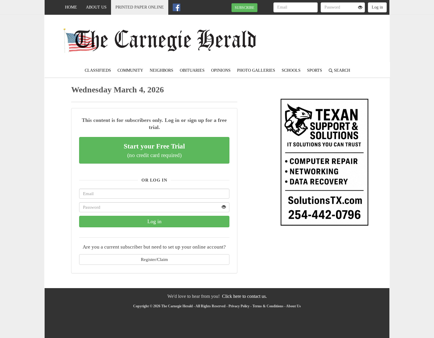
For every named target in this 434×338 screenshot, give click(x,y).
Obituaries (192, 70)
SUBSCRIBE (244, 8)
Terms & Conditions (267, 306)
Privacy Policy (239, 306)
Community (130, 70)
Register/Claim (154, 259)
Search (341, 70)
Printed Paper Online (139, 7)
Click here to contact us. (244, 296)
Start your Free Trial (154, 150)
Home (71, 7)
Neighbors (161, 70)
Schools (291, 70)
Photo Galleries (256, 70)
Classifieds (98, 70)
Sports (314, 70)
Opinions (221, 70)
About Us (96, 7)
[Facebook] (176, 7)
